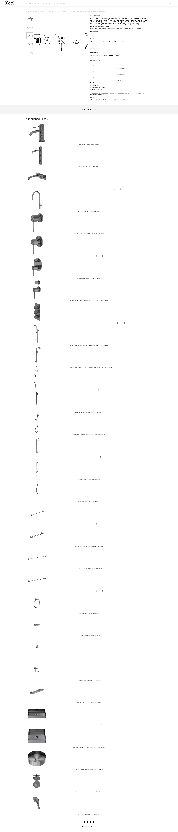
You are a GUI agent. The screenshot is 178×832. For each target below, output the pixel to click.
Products (37, 3)
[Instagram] (90, 822)
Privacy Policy (93, 826)
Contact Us (85, 826)
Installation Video (94, 35)
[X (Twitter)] (87, 822)
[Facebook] (85, 822)
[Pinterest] (93, 822)
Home (25, 3)
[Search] (171, 3)
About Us (56, 3)
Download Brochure (89, 109)
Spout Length (94, 52)
